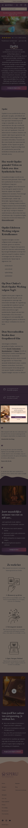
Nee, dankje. (18, 419)
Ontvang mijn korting (18, 417)
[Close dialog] (26, 406)
